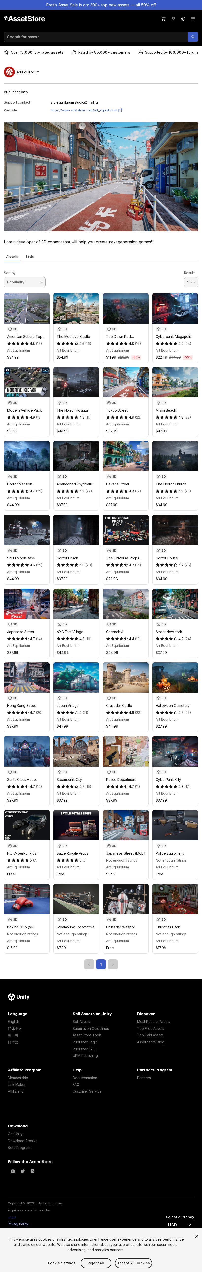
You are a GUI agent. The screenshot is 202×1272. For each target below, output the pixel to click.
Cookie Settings (62, 1263)
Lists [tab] (30, 256)
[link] (89, 964)
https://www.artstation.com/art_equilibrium (84, 110)
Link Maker (17, 1084)
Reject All (96, 1263)
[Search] (193, 37)
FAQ (76, 1084)
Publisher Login (85, 1042)
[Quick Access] (173, 19)
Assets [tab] (12, 256)
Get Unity (15, 1134)
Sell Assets (81, 1021)
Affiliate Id (16, 1091)
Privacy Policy (18, 1224)
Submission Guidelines (91, 1028)
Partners (144, 1078)
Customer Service (87, 1091)
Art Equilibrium (18, 350)
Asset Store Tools (87, 1035)
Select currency (180, 1217)
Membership (18, 1078)
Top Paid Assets (150, 1035)
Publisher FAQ (84, 1049)
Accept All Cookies (133, 1263)
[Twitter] (23, 1171)
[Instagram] (32, 1171)
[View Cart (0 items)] (163, 19)
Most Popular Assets (153, 1021)
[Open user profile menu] (183, 19)
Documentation (85, 1078)
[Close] (197, 1236)
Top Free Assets (150, 1028)
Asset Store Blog (150, 1042)
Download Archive (23, 1141)
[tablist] (101, 256)
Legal (12, 1217)
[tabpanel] (101, 615)
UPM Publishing (85, 1055)
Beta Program (19, 1147)
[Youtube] (13, 1171)
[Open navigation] (193, 19)
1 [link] (101, 964)
